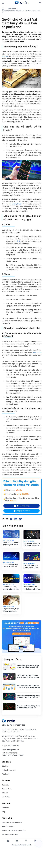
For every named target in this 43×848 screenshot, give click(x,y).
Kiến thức (5, 808)
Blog (3, 812)
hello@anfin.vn (13, 750)
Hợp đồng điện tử (8, 826)
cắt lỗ (18, 241)
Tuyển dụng (6, 797)
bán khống (37, 353)
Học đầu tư (12, 8)
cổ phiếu (5, 56)
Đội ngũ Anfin (7, 789)
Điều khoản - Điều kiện (10, 834)
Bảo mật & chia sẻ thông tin (12, 823)
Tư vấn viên (6, 774)
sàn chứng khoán (15, 204)
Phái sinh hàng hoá (9, 770)
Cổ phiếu (5, 766)
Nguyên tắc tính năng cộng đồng (14, 830)
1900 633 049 (13, 745)
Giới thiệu (5, 785)
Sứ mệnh (5, 793)
